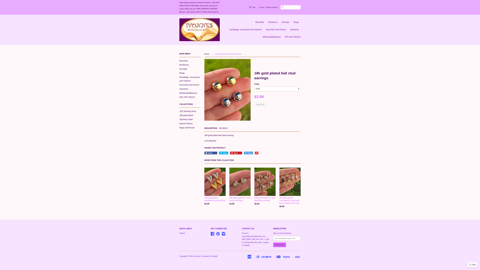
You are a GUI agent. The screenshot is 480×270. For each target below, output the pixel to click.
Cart (253, 7)
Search (182, 233)
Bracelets (260, 22)
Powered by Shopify (210, 256)
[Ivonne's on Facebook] (212, 235)
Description (210, 128)
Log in (261, 7)
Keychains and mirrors (276, 29)
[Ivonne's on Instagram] (224, 235)
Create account (272, 7)
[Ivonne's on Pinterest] (218, 235)
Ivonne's (197, 256)
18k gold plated (186, 115)
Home (206, 54)
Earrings (285, 22)
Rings (296, 22)
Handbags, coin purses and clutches (246, 29)
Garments (294, 29)
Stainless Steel (186, 119)
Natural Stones (186, 123)
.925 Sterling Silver (187, 111)
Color (257, 84)
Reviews (223, 128)
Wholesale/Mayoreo (272, 37)
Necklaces (273, 22)
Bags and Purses (187, 128)
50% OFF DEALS (293, 37)
